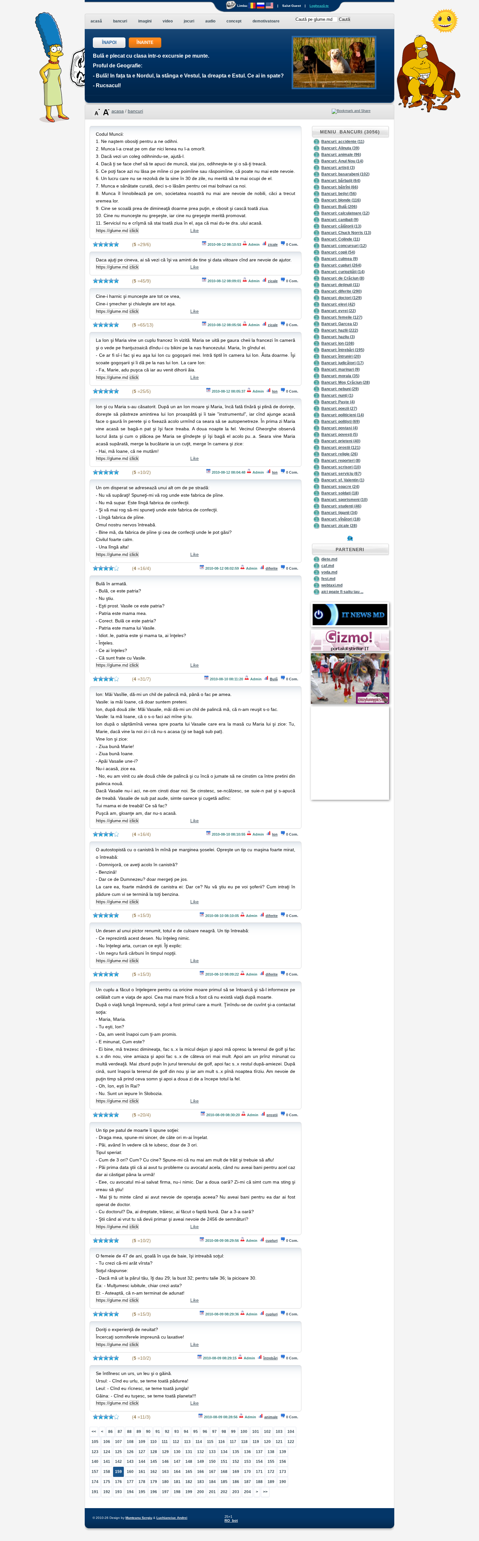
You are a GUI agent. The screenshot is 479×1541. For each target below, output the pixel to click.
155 (271, 1461)
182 (188, 1481)
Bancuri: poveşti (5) (339, 434)
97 (214, 1431)
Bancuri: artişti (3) (338, 167)
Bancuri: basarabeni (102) (345, 174)
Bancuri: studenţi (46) (341, 506)
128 (153, 1452)
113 (187, 1441)
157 (95, 1471)
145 (153, 1461)
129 (165, 1452)
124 (106, 1452)
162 (153, 1471)
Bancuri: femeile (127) (341, 317)
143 (130, 1461)
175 (106, 1481)
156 (282, 1461)
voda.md (329, 572)
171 (259, 1471)
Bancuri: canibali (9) (339, 219)
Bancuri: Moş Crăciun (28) (345, 382)
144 (141, 1461)
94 (186, 1431)
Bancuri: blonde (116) (341, 200)
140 (95, 1461)
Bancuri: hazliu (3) (338, 337)
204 (247, 1492)
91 (157, 1431)
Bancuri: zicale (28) (339, 525)
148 (188, 1461)
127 (141, 1452)
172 (271, 1471)
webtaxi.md (331, 585)
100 (243, 1431)
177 (130, 1481)
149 (200, 1461)
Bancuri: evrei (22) (338, 311)
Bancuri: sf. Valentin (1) (342, 480)
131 (188, 1452)
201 (212, 1492)
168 (224, 1471)
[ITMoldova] (350, 625)
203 (235, 1492)
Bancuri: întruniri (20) (341, 356)
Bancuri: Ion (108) (337, 343)
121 (279, 1441)
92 (167, 1431)
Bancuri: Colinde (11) (340, 239)
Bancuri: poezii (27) (339, 408)
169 (235, 1471)
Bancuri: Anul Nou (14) (342, 161)
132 (200, 1452)
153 (247, 1461)
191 (95, 1492)
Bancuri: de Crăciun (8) (342, 278)
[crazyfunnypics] (350, 702)
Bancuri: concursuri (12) (344, 245)
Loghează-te (319, 5)
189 (271, 1481)
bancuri (135, 111)
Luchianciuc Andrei (171, 1518)
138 (271, 1452)
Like (194, 230)
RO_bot (231, 1520)
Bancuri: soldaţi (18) (340, 493)
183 (200, 1481)
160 (130, 1471)
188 (259, 1481)
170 (247, 1471)
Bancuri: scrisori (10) (341, 467)
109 (141, 1441)
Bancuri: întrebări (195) (342, 350)
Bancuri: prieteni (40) (340, 441)
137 (259, 1452)
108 (130, 1441)
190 (282, 1481)
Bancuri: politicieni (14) (342, 415)
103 (279, 1431)
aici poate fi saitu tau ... (342, 592)
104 (290, 1431)
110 (153, 1441)
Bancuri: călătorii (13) (341, 226)
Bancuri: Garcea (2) (339, 324)
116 (221, 1441)
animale (271, 1417)
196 (153, 1492)
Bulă (274, 679)
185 (224, 1481)
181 (177, 1481)
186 (235, 1481)
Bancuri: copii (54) (338, 252)
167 (212, 1471)
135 (235, 1452)
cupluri (272, 1241)
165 (188, 1471)
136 (247, 1452)
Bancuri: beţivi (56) (338, 193)
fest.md (328, 578)
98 (224, 1431)
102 (267, 1431)
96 (205, 1431)
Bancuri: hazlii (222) (339, 330)
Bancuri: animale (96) (341, 154)
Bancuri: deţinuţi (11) (340, 285)
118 (244, 1441)
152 (235, 1461)
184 (212, 1481)
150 (212, 1461)
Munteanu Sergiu (138, 1518)
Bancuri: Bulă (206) (339, 206)
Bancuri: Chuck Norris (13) (346, 232)
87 (120, 1431)
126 (130, 1452)
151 (224, 1461)
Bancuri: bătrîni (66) (339, 187)
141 (106, 1461)
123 (95, 1452)
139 (282, 1452)
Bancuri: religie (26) (339, 454)
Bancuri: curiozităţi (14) (343, 272)
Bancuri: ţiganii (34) (339, 512)
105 (95, 1441)
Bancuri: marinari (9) (340, 369)
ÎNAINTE (145, 42)
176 (118, 1481)
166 (200, 1471)
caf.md (327, 565)
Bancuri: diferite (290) (341, 291)
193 (118, 1492)
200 (200, 1492)
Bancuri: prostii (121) (340, 447)
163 (165, 1471)
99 (233, 1431)
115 (210, 1441)
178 (141, 1481)
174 (95, 1481)
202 (224, 1492)
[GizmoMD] (350, 649)
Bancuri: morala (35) (340, 376)
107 (118, 1441)
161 (141, 1471)
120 (267, 1441)
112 (176, 1441)
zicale (273, 244)
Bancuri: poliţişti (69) (340, 421)
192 (106, 1492)
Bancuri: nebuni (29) (340, 389)
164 (177, 1471)
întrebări (270, 1358)
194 (130, 1492)
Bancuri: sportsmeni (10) (344, 499)
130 (177, 1452)
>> (265, 1492)
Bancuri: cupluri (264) (341, 265)
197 (165, 1492)
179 (153, 1481)
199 (188, 1492)
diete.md (329, 559)
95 (195, 1431)
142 (118, 1461)
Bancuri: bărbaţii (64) (340, 180)
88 (129, 1431)
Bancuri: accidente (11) (342, 141)
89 (139, 1431)
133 (212, 1452)
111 (165, 1441)
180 (165, 1481)
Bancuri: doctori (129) (341, 298)
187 (247, 1481)
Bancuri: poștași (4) (339, 428)
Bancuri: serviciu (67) (341, 473)
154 (259, 1461)
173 (282, 1471)
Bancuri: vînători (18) (340, 519)
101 (255, 1431)
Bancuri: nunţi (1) (337, 395)
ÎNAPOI (109, 42)
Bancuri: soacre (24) (340, 486)
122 (290, 1441)
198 (177, 1492)
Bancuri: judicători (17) (342, 363)
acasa (117, 111)
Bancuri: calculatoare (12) (345, 213)
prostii (272, 1115)
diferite (272, 568)
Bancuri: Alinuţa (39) (340, 148)
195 (141, 1492)
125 (118, 1452)
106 (106, 1441)
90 (148, 1431)
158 (106, 1471)
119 (256, 1441)
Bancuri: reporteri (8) (340, 460)
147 (177, 1461)
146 (165, 1461)
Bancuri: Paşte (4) (338, 402)
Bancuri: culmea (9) (339, 259)
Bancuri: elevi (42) (338, 304)
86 (110, 1431)
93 (176, 1431)
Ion (275, 391)
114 (199, 1441)
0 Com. (292, 244)
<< (94, 1431)
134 (224, 1452)
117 (233, 1441)
